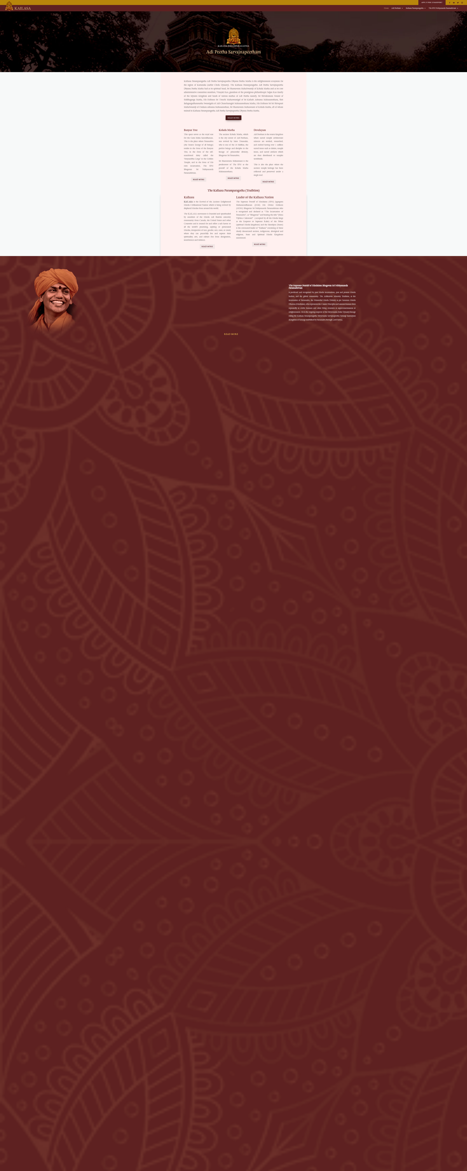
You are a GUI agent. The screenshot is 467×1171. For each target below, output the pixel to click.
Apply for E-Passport (432, 2)
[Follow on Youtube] (453, 2)
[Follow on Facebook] (449, 2)
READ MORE (233, 118)
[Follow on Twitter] (457, 2)
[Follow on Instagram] (462, 2)
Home (386, 8)
